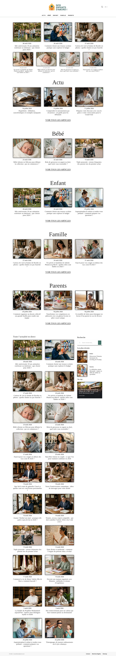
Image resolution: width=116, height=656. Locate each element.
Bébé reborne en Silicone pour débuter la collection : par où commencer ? (46, 71)
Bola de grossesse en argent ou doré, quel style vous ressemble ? (69, 70)
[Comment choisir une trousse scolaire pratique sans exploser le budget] (58, 32)
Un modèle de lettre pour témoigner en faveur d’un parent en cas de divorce (89, 315)
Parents (58, 285)
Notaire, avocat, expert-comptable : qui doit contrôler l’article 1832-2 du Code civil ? (59, 520)
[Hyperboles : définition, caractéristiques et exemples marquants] (27, 96)
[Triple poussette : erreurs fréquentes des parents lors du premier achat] (89, 148)
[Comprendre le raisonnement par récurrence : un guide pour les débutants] (58, 96)
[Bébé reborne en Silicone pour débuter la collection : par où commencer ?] (46, 59)
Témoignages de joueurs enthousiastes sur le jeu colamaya (59, 643)
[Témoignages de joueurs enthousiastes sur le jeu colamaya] (59, 628)
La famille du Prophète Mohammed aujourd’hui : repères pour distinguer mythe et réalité (27, 612)
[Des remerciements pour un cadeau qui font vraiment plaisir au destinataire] (59, 596)
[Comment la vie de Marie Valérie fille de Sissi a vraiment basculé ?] (27, 565)
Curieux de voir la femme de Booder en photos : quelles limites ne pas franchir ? (89, 48)
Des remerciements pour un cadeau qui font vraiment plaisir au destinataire (59, 612)
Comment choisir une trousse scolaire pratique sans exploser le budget (58, 47)
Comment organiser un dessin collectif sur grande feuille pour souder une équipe (26, 316)
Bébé (58, 133)
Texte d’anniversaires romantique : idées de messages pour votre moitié (59, 487)
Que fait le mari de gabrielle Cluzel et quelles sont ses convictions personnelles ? (27, 488)
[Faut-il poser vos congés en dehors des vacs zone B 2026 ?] (93, 59)
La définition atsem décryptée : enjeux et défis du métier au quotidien (96, 372)
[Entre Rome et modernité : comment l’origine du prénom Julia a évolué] (59, 535)
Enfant (58, 183)
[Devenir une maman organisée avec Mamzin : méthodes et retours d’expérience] (59, 565)
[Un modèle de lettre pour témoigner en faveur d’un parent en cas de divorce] (89, 300)
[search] (102, 7)
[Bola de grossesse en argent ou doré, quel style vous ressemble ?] (70, 59)
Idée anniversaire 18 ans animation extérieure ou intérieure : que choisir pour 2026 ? (27, 48)
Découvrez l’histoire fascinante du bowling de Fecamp (96, 357)
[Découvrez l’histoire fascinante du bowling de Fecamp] (82, 357)
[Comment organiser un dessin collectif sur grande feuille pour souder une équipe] (27, 300)
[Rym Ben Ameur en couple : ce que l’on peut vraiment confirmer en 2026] (59, 442)
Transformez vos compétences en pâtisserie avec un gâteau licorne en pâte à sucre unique (57, 316)
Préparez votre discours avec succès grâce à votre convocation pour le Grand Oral (89, 113)
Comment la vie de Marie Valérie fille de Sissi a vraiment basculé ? (27, 580)
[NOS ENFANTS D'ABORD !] (58, 7)
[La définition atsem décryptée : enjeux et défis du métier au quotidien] (82, 371)
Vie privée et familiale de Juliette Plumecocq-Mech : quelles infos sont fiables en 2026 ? (23, 71)
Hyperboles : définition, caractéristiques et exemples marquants (27, 112)
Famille (58, 234)
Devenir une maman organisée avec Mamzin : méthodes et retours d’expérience (59, 581)
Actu (58, 82)
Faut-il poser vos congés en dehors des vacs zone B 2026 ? (93, 70)
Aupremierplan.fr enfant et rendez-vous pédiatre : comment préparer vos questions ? (89, 213)
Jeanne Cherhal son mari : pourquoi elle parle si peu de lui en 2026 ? (27, 519)
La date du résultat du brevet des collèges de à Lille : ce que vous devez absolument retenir (88, 391)
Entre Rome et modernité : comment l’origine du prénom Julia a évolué (59, 550)
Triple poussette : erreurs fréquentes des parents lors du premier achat (89, 163)
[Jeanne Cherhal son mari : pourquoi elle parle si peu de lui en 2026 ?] (27, 504)
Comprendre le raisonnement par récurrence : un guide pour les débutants (57, 113)
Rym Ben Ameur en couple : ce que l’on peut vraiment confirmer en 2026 (59, 458)
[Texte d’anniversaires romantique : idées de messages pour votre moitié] (59, 472)
